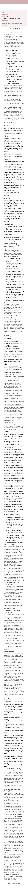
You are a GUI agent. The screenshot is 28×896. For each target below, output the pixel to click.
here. (14, 879)
